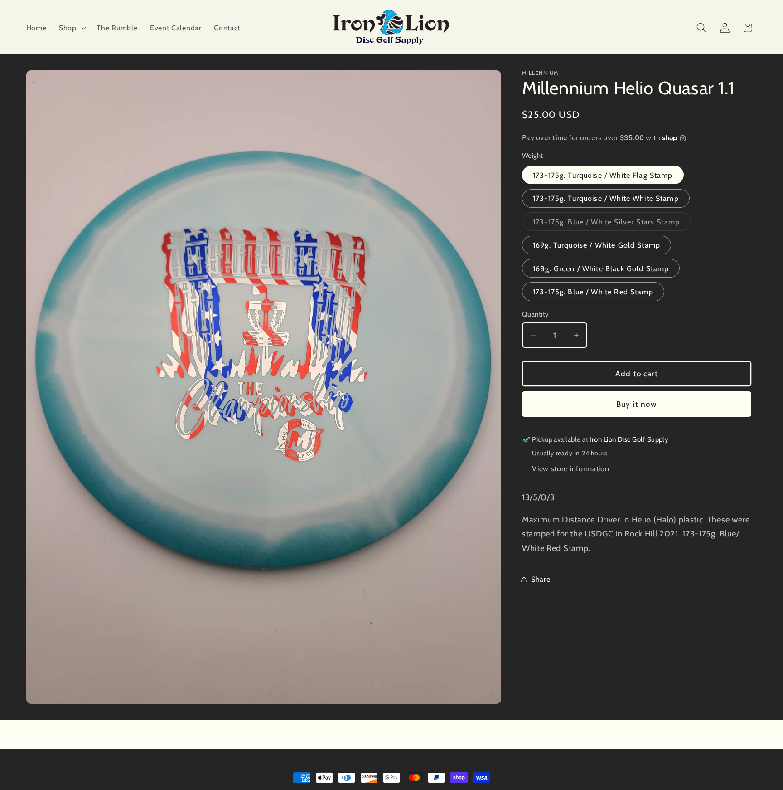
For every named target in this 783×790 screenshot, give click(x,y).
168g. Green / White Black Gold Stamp (601, 268)
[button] (72, 28)
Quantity (535, 314)
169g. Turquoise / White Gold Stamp (596, 244)
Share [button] (540, 579)
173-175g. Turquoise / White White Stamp (606, 198)
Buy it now (636, 404)
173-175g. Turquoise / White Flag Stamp (603, 175)
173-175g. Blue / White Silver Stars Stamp (612, 223)
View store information (570, 468)
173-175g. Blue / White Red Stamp (593, 291)
